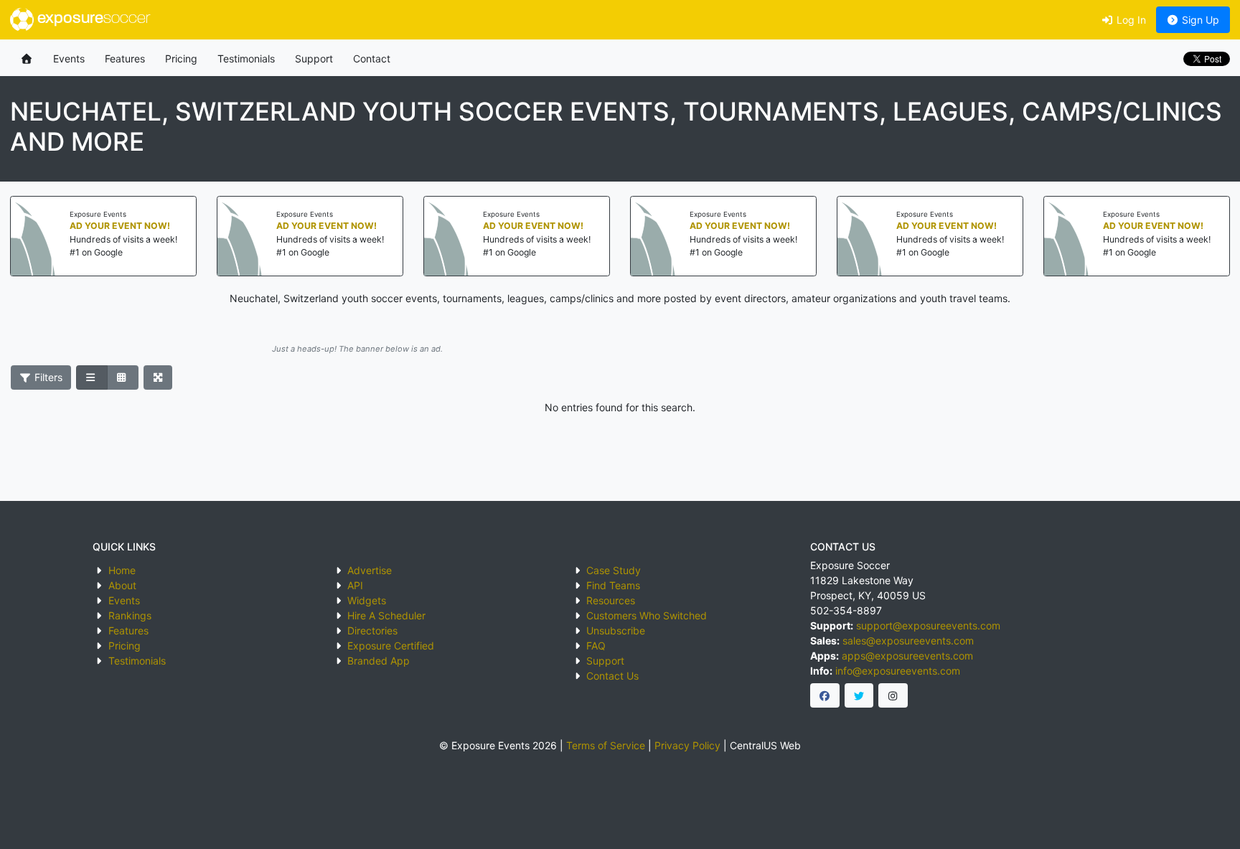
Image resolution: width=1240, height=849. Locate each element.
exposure (92, 19)
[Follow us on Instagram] (893, 695)
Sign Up (1199, 20)
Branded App (378, 661)
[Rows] (92, 377)
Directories (372, 630)
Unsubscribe (615, 630)
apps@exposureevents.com (907, 655)
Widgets (366, 600)
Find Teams (613, 585)
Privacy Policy (687, 745)
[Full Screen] (158, 377)
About (122, 585)
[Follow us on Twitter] (859, 695)
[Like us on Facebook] (825, 695)
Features (125, 58)
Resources (610, 600)
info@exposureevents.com (897, 671)
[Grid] (122, 377)
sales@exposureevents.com (908, 640)
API (355, 585)
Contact (371, 58)
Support (314, 58)
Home (122, 570)
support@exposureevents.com (928, 625)
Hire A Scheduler (386, 615)
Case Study (613, 570)
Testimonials (246, 58)
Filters (47, 377)
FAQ (596, 645)
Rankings (129, 615)
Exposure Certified (390, 645)
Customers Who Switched (646, 615)
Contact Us (612, 676)
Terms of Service (605, 745)
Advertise (369, 570)
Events (69, 58)
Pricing (181, 58)
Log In (1130, 20)
